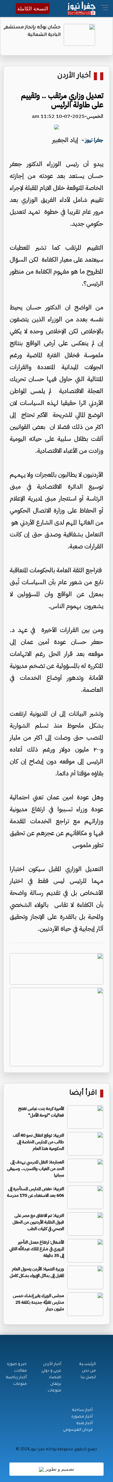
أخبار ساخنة (82, 1410)
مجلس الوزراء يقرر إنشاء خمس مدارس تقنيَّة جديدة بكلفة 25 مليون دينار (38, 1302)
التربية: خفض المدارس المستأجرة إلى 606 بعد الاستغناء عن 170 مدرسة (35, 1192)
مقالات (20, 1371)
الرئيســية (87, 1364)
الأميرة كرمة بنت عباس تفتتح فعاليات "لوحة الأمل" (41, 1111)
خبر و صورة (17, 1364)
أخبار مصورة (82, 1417)
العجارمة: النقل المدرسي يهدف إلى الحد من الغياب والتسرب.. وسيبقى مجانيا (35, 1169)
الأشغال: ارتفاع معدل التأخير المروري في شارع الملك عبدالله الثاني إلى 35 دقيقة (36, 1249)
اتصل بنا (88, 1377)
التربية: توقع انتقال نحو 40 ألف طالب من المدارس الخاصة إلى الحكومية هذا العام (38, 1142)
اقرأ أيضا (83, 1093)
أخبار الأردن (74, 76)
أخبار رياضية (16, 1377)
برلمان (55, 1384)
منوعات (54, 1391)
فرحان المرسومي (78, 1430)
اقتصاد (55, 1377)
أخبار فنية (85, 1423)
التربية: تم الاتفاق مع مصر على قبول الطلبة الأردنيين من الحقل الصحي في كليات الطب (38, 1222)
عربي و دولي (51, 1371)
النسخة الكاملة (32, 8)
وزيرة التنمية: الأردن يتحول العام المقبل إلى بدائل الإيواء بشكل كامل (37, 1272)
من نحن (89, 1371)
